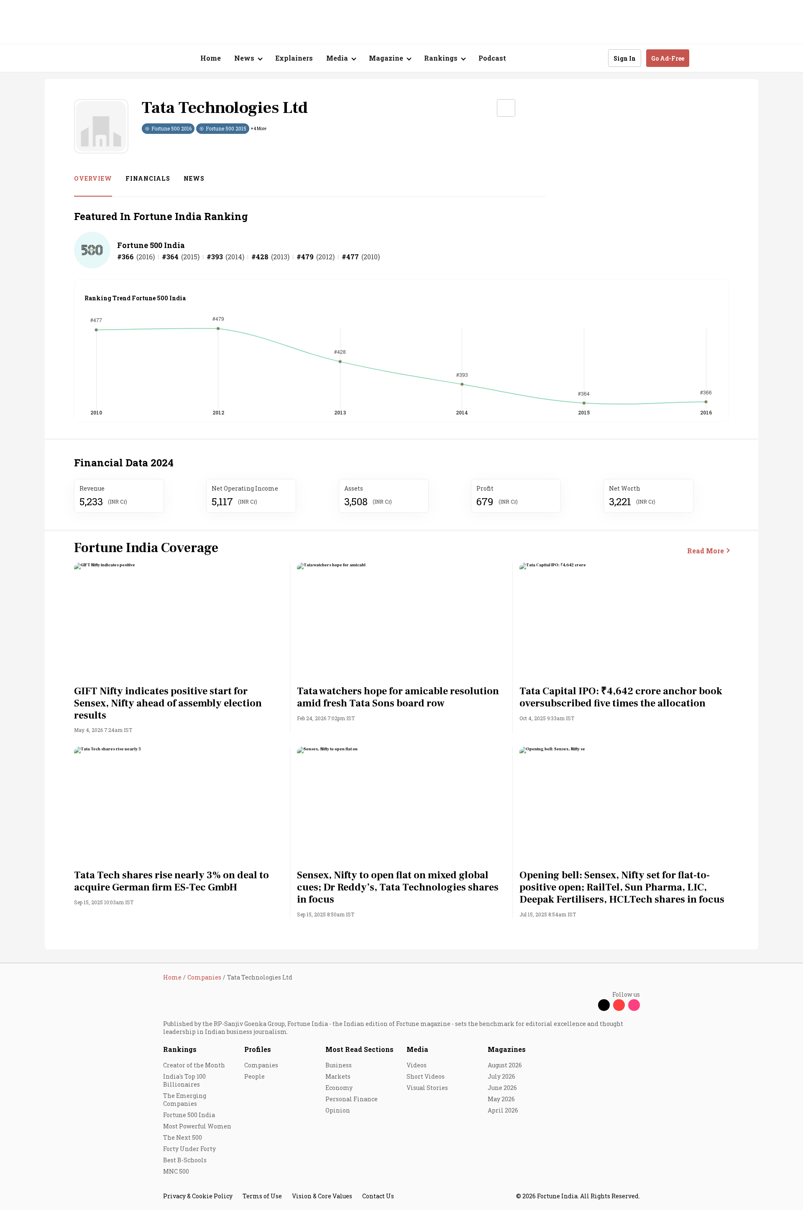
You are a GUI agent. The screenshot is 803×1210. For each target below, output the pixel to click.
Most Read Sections (359, 1049)
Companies (261, 1065)
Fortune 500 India (151, 245)
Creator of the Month (194, 1065)
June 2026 (502, 1088)
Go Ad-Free (667, 58)
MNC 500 (176, 1171)
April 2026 (503, 1110)
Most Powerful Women (197, 1126)
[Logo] (159, 58)
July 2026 (501, 1076)
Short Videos (426, 1076)
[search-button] (596, 58)
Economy (339, 1088)
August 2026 (505, 1065)
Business (338, 1065)
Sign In (625, 58)
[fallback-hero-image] (179, 621)
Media (417, 1049)
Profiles (257, 1049)
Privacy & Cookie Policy (198, 1196)
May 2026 (501, 1099)
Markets (337, 1076)
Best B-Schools (185, 1160)
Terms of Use (262, 1196)
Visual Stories (427, 1088)
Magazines (507, 1049)
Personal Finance (351, 1099)
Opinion (337, 1110)
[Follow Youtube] (619, 1005)
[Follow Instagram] (634, 1005)
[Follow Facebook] (589, 1005)
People (254, 1076)
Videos (417, 1065)
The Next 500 (182, 1137)
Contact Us (378, 1196)
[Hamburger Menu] (119, 58)
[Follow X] (604, 1005)
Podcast (492, 58)
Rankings (180, 1049)
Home (210, 58)
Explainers (294, 58)
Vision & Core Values (322, 1196)
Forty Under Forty (189, 1149)
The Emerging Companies (184, 1100)
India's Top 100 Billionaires (184, 1080)
